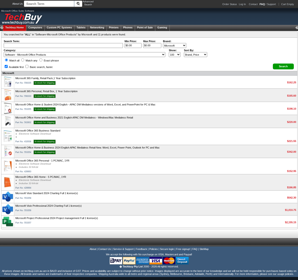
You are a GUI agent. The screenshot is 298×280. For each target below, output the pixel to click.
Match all (14, 60)
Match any (31, 60)
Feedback (141, 249)
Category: (10, 50)
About (93, 249)
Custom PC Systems (59, 27)
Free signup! (183, 249)
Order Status (229, 4)
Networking (97, 27)
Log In (242, 4)
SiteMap (204, 249)
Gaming (162, 27)
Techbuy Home (14, 27)
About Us (17, 3)
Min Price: (131, 41)
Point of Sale (145, 27)
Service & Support (123, 249)
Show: (173, 50)
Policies (153, 249)
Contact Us (104, 249)
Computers (35, 27)
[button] (283, 66)
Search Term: (12, 41)
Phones (127, 27)
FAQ (194, 249)
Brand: (167, 41)
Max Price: (149, 41)
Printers (114, 27)
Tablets (81, 27)
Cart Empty (287, 4)
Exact (51, 60)
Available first (16, 67)
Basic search (41, 67)
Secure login (167, 249)
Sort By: (189, 50)
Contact (253, 4)
